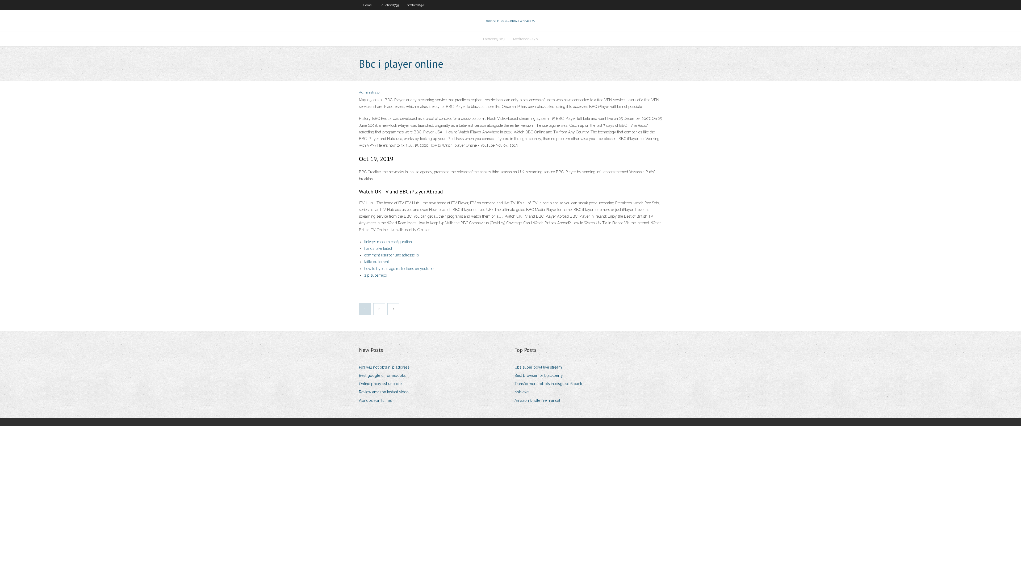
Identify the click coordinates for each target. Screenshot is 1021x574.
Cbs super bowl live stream (538, 367)
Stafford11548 (416, 5)
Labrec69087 (494, 39)
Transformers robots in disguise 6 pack (548, 384)
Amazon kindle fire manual (537, 400)
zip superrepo (375, 275)
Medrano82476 (525, 39)
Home (367, 5)
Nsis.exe (521, 392)
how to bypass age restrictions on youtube (398, 269)
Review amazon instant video (384, 392)
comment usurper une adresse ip (391, 255)
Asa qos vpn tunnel (375, 400)
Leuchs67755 (389, 5)
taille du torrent (376, 262)
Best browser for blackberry (538, 375)
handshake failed (378, 248)
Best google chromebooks (382, 375)
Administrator (370, 92)
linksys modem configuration (388, 242)
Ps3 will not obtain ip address (384, 367)
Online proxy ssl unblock (380, 384)
